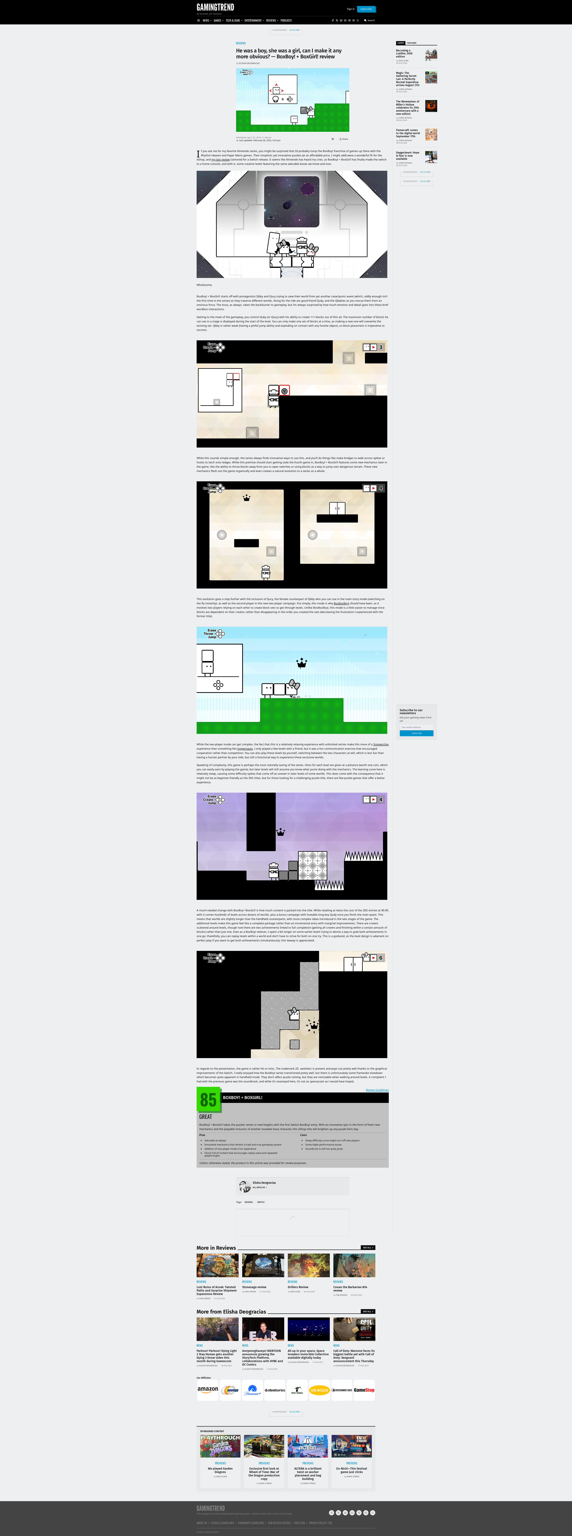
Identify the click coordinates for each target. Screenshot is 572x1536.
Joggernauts (245, 748)
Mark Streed (265, 1483)
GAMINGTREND (211, 1532)
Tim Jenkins (341, 1295)
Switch (260, 1202)
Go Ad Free (295, 30)
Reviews (241, 43)
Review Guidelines (377, 1090)
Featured (411, 43)
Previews (220, 1463)
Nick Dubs (404, 60)
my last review (221, 159)
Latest (401, 43)
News (200, 1345)
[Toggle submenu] (211, 20)
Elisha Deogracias (249, 63)
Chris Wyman (405, 89)
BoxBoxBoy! (341, 603)
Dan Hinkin (204, 1298)
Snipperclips (381, 744)
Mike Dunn (221, 1476)
